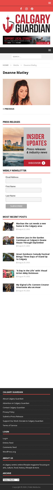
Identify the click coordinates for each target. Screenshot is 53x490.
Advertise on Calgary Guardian (16, 403)
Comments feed (10, 447)
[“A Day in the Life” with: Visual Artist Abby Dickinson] (8, 273)
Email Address (12, 177)
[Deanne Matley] (26, 103)
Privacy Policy (8, 412)
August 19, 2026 (24, 276)
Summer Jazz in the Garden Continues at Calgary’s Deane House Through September (31, 240)
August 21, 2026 (24, 246)
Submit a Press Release (13, 416)
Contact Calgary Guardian (14, 407)
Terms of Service (10, 425)
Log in (5, 438)
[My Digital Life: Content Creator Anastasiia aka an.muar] (8, 288)
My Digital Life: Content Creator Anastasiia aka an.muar (32, 286)
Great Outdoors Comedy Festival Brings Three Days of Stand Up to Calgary (32, 256)
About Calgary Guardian (13, 398)
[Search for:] (26, 56)
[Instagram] (26, 9)
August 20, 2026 (24, 262)
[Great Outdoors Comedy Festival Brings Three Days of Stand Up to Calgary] (8, 257)
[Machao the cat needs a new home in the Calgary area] (8, 226)
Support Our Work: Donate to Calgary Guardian (23, 421)
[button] (49, 3)
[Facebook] (21, 9)
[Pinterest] (32, 9)
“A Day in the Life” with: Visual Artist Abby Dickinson (31, 271)
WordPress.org (9, 451)
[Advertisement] (24, 340)
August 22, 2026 (24, 229)
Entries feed (8, 442)
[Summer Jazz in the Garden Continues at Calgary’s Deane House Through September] (8, 240)
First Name (11, 186)
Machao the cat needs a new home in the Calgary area (31, 224)
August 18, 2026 (24, 291)
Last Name (10, 196)
